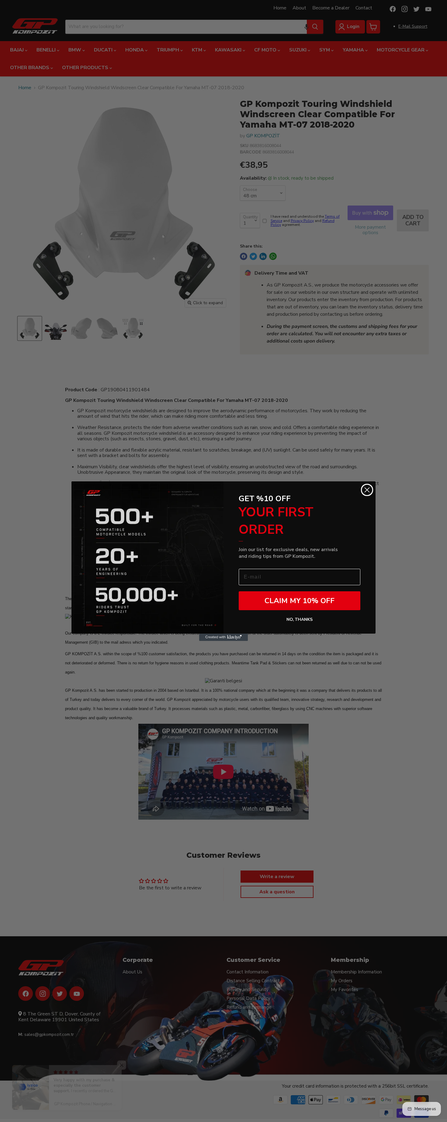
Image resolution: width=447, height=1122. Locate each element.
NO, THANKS (299, 619)
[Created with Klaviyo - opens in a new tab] (223, 637)
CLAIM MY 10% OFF (299, 601)
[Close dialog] (367, 489)
